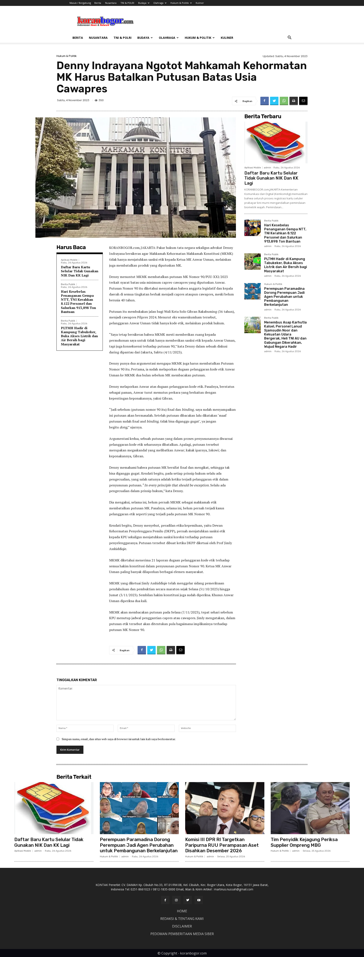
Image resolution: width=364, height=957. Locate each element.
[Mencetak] (293, 101)
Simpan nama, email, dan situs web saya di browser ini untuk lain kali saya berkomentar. (119, 739)
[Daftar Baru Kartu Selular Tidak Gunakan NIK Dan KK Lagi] (276, 142)
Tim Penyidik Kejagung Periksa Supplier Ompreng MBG (304, 842)
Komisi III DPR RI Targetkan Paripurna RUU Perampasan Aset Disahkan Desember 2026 (222, 845)
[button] (289, 38)
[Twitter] (274, 101)
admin (267, 167)
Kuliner (200, 2)
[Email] (303, 101)
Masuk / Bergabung (80, 2)
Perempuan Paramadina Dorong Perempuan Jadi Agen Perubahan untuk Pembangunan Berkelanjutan (284, 297)
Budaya (142, 2)
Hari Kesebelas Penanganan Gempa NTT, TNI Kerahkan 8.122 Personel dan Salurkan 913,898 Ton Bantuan (78, 301)
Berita (97, 2)
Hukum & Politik (179, 2)
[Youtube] (199, 900)
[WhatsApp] (284, 101)
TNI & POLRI (127, 2)
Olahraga (158, 2)
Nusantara (110, 2)
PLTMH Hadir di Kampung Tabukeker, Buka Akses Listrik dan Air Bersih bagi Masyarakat (79, 336)
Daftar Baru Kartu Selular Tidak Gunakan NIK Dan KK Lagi (79, 271)
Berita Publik (68, 284)
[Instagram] (176, 900)
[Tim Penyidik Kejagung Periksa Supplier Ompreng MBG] (310, 808)
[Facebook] (264, 101)
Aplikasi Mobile (69, 260)
